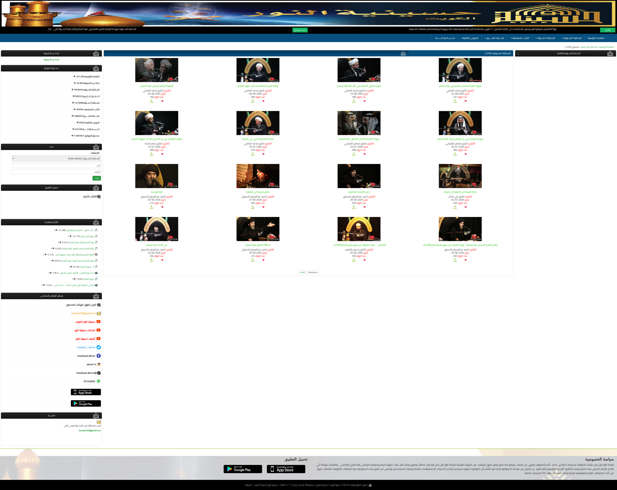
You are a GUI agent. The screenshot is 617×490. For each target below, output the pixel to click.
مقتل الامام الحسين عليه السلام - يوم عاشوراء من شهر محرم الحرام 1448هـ (460, 245)
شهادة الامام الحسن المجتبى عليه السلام (359, 139)
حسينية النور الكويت (85, 321)
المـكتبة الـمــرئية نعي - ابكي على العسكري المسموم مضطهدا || (74, 29)
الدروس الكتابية (470, 38)
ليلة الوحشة (156, 192)
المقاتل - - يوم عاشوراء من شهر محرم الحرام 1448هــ (359, 245)
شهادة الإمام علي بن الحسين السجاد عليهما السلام (157, 139)
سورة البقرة (88, 279)
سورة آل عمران (87, 236)
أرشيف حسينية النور (85, 338)
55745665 (89, 381)
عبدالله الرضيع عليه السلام (257, 245)
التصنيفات (95, 153)
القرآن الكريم (90, 196)
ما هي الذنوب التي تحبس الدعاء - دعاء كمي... (73, 285)
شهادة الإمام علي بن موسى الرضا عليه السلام (460, 139)
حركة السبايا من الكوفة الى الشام (460, 192)
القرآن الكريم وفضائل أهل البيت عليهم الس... (74, 254)
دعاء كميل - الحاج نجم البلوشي (80, 230)
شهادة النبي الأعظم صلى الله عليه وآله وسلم (359, 86)
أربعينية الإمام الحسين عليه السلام (156, 86)
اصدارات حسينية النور (85, 330)
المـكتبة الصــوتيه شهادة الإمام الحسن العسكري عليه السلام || (136, 29)
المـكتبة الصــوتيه (572, 38)
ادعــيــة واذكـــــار (445, 38)
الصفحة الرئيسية (596, 38)
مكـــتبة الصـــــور (495, 38)
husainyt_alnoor (86, 347)
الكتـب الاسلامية (520, 38)
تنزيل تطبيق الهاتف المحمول (81, 304)
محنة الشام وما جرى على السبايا (258, 139)
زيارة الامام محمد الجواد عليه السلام (77, 248)
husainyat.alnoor (86, 355)
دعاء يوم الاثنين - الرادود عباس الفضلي (76, 273)
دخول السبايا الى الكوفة (258, 192)
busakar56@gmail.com (84, 313)
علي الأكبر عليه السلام (156, 245)
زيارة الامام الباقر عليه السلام (81, 242)
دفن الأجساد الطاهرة (359, 192)
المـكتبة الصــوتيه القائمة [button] (568, 53)
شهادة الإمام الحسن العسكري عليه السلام (460, 86)
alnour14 (92, 364)
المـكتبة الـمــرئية (546, 38)
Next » (302, 272)
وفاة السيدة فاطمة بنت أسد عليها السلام (258, 86)
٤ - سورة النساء (86, 267)
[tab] (565, 53)
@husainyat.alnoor (86, 372)
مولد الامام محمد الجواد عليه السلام (77, 261)
